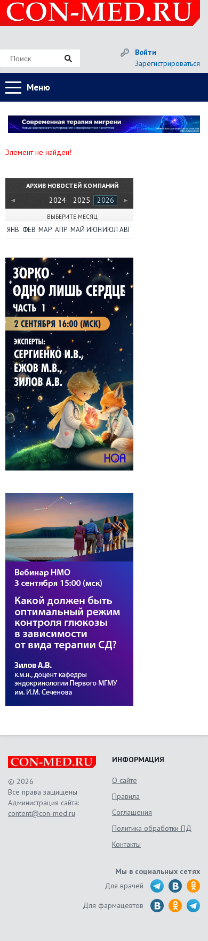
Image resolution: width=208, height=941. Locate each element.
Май (77, 229)
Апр (61, 229)
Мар (45, 229)
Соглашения (132, 812)
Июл (109, 229)
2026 (105, 200)
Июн (93, 229)
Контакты (126, 844)
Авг (125, 229)
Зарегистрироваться (167, 63)
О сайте (124, 780)
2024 (57, 200)
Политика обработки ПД (151, 828)
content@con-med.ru (41, 813)
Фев (29, 229)
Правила (126, 796)
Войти (145, 52)
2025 (81, 200)
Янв (13, 229)
